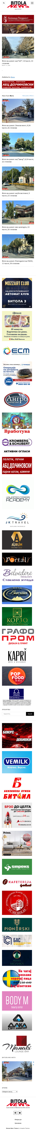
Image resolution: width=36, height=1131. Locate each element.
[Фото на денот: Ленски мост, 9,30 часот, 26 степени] (17, 1071)
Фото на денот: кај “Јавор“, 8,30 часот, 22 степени (18, 160)
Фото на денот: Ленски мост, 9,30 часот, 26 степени (16, 126)
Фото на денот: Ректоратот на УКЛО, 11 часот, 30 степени (17, 262)
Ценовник (18, 1123)
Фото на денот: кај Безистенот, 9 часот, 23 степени (16, 194)
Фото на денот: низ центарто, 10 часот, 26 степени (15, 228)
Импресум (18, 1119)
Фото (13, 77)
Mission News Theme (12, 1128)
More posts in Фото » (28, 95)
